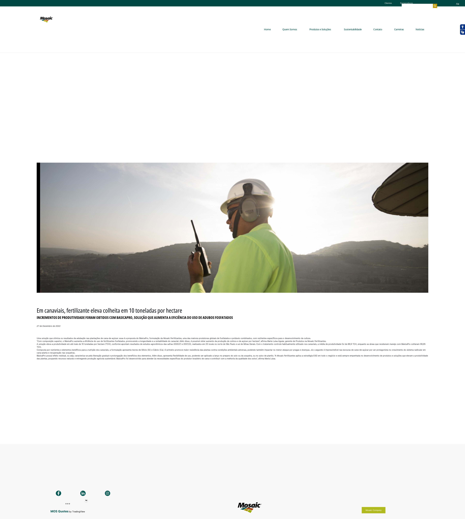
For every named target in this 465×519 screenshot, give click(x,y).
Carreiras (399, 29)
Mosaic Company (374, 510)
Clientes (388, 3)
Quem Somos (289, 29)
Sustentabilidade (353, 29)
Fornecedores (406, 3)
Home (267, 29)
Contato (377, 29)
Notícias (420, 29)
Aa (457, 3)
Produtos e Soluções (320, 29)
